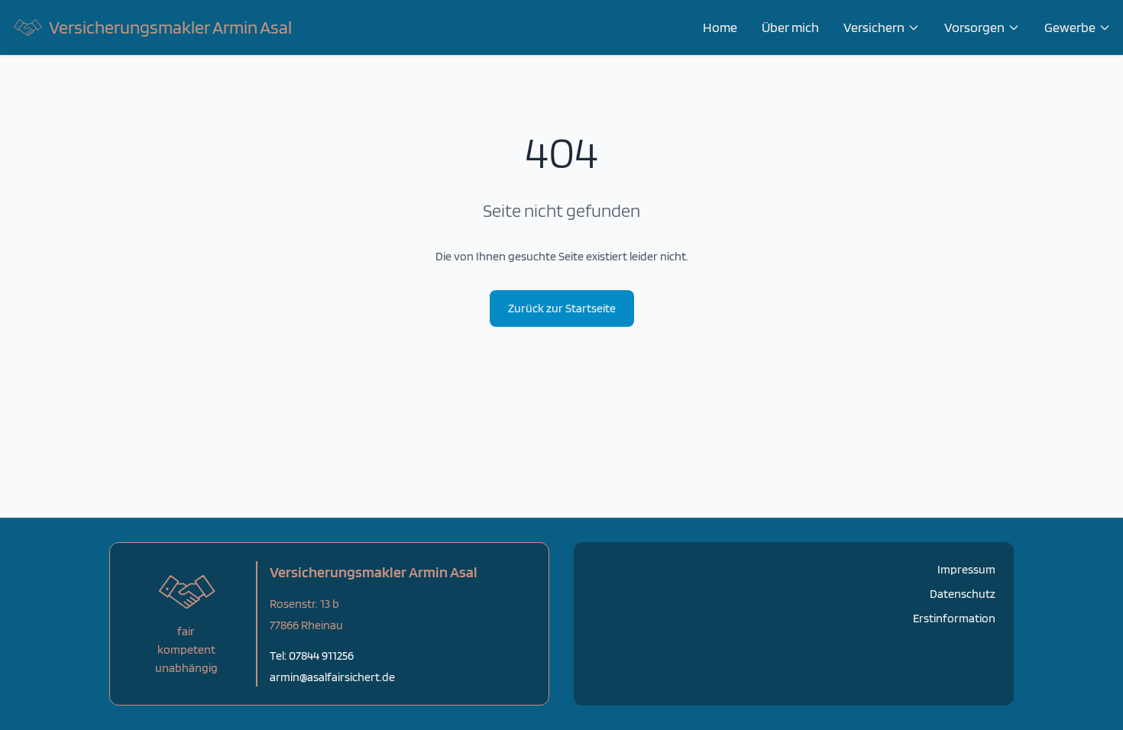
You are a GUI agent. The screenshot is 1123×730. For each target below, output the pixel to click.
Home (720, 27)
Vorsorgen (974, 27)
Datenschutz (962, 593)
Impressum (966, 569)
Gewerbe (1069, 27)
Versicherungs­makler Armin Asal (170, 27)
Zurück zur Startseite (562, 308)
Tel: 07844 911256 (312, 655)
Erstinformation (954, 618)
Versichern (874, 27)
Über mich (790, 27)
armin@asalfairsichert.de (332, 677)
